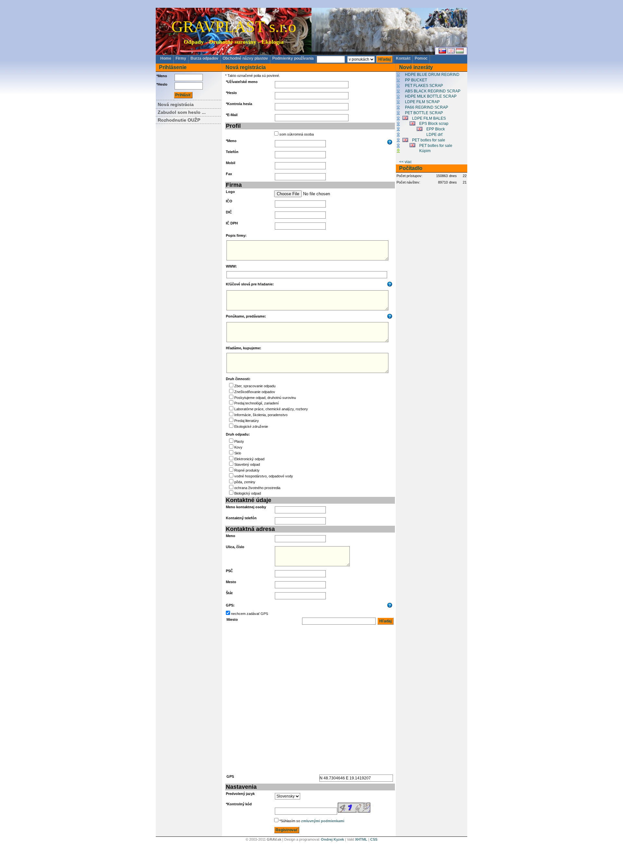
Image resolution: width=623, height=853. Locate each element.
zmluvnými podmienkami (322, 821)
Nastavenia (241, 787)
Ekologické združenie (251, 426)
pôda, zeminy (244, 482)
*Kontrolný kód (239, 804)
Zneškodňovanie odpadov (254, 392)
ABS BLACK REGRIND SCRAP (432, 91)
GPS (229, 605)
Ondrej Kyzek (332, 839)
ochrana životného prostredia (257, 488)
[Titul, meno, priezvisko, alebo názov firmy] (390, 143)
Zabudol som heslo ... (182, 112)
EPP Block (435, 129)
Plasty (239, 441)
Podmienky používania (293, 58)
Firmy (181, 58)
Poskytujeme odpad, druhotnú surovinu (265, 398)
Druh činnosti (237, 379)
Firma (234, 185)
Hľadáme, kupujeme (243, 348)
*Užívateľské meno (242, 82)
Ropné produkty (247, 470)
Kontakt (403, 58)
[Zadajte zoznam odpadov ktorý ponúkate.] (390, 317)
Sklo (237, 453)
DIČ (229, 212)
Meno (230, 536)
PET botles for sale (428, 140)
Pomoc (421, 58)
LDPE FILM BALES (429, 118)
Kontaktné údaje (248, 500)
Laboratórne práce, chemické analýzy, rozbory (271, 409)
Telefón (232, 152)
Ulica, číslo (235, 547)
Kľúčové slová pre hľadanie (249, 284)
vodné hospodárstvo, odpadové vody (263, 476)
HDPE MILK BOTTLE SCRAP (431, 96)
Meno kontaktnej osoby (246, 507)
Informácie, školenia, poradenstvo (260, 415)
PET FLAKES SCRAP (424, 85)
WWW (231, 266)
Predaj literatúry (246, 421)
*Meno (161, 76)
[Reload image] (354, 811)
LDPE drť (434, 134)
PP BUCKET (416, 80)
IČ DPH (232, 223)
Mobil (230, 163)
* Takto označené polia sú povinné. (252, 76)
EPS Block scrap (433, 123)
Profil (233, 126)
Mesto (231, 582)
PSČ (229, 571)
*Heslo (161, 84)
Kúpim (425, 151)
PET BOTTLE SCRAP (424, 113)
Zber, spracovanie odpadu (254, 386)
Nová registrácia (176, 104)
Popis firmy (235, 235)
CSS (373, 839)
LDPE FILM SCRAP (422, 102)
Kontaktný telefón (241, 518)
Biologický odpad (247, 493)
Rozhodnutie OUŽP (179, 120)
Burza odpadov (204, 58)
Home (165, 58)
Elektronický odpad (249, 459)
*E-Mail (232, 115)
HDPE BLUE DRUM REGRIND (432, 74)
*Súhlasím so (311, 821)
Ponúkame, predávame (245, 316)
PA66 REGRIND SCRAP (426, 107)
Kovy (238, 447)
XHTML (361, 839)
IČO (229, 201)
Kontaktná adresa (250, 529)
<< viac (405, 162)
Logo (230, 192)
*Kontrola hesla (239, 104)
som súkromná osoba (296, 134)
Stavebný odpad (247, 464)
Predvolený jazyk (240, 794)
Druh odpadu (237, 434)
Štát (229, 593)
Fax (229, 174)
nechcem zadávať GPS (249, 614)
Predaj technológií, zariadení (256, 403)
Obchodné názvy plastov (245, 58)
